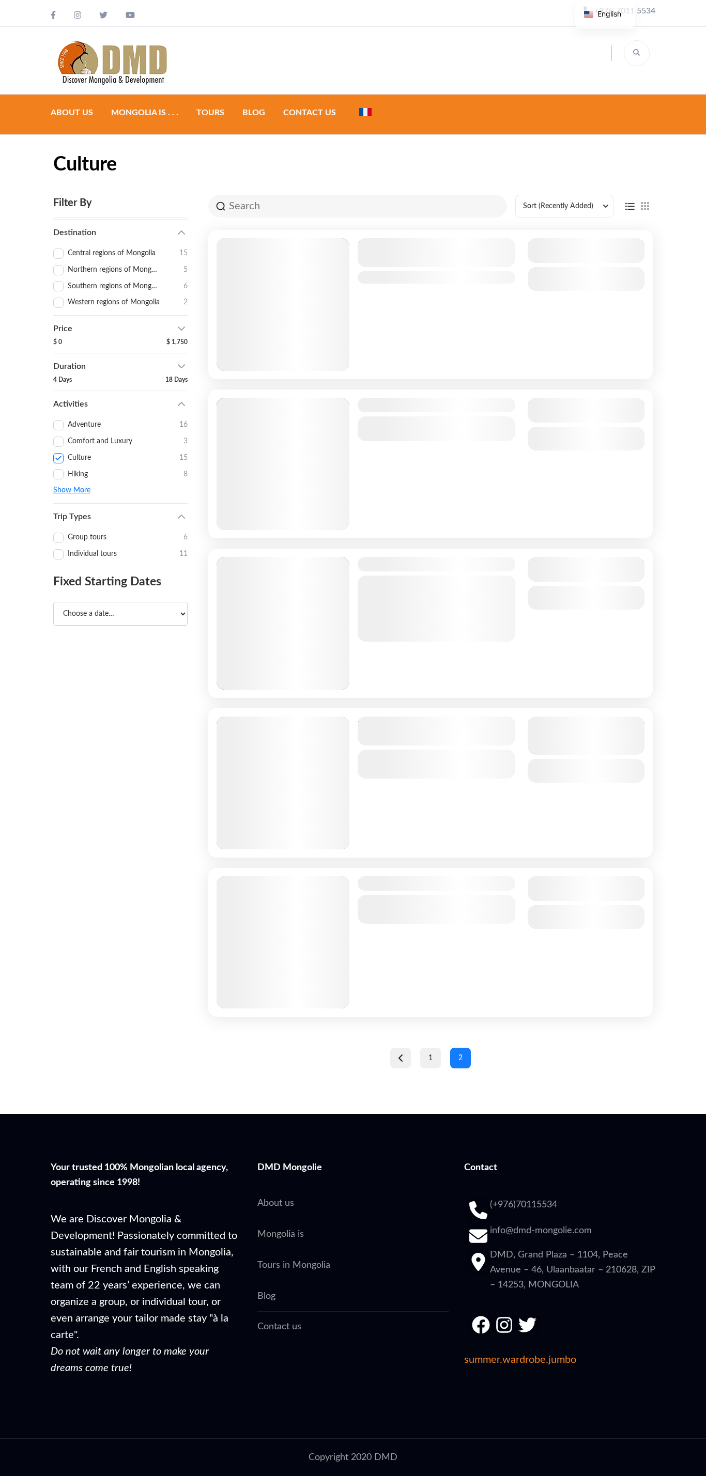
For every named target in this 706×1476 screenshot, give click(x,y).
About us (72, 112)
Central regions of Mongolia (420, 422)
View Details (585, 279)
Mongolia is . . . (144, 112)
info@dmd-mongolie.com (541, 1230)
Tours (210, 112)
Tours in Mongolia (293, 1265)
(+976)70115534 (523, 1204)
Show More (71, 490)
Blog (253, 112)
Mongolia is (280, 1234)
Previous (400, 1058)
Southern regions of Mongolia (424, 756)
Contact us (309, 112)
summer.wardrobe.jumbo (520, 1360)
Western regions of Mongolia (422, 277)
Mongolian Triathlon (403, 883)
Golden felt (383, 405)
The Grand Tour (393, 564)
